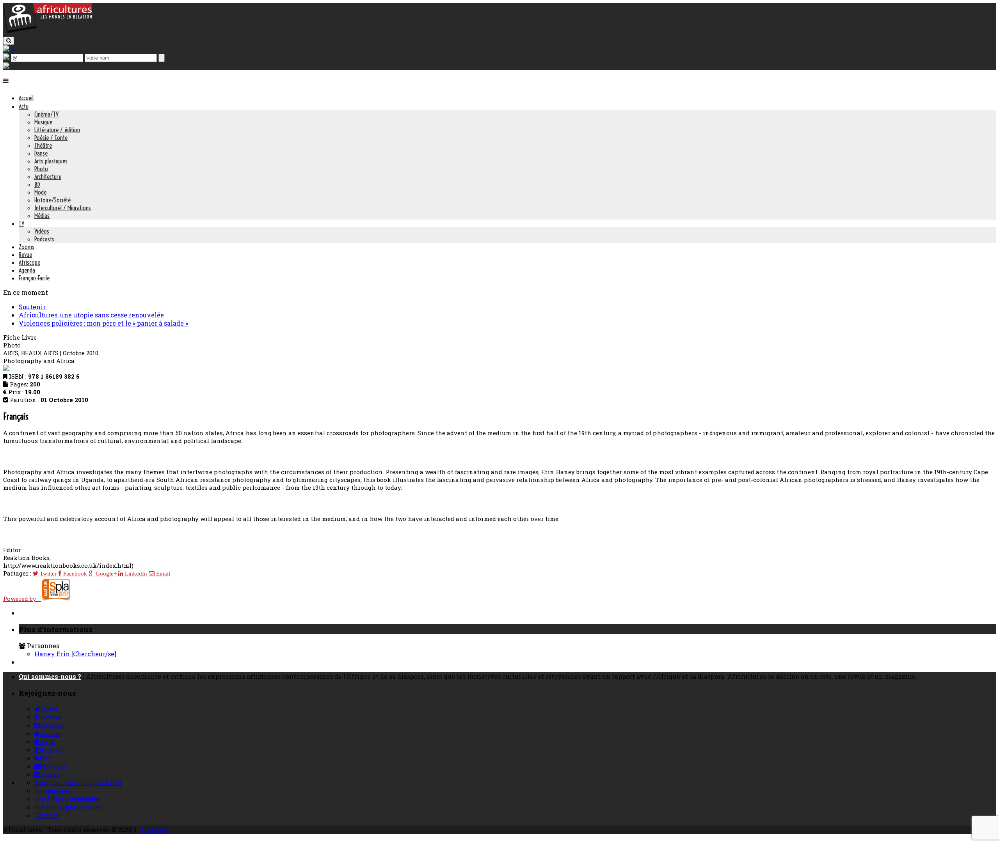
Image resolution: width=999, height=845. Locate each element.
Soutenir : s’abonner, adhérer (78, 782)
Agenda (27, 270)
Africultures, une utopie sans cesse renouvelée (91, 315)
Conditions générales (67, 799)
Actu (23, 106)
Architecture (47, 177)
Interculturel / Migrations (62, 208)
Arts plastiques (51, 161)
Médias (42, 216)
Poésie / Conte (51, 138)
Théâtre (43, 145)
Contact (46, 815)
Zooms (26, 247)
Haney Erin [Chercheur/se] (75, 654)
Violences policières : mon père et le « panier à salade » (103, 323)
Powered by (22, 598)
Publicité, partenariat (67, 807)
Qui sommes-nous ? (50, 676)
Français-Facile (34, 278)
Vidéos (41, 231)
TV (21, 223)
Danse (41, 153)
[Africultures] (47, 32)
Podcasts (44, 239)
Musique (43, 122)
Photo (41, 169)
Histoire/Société (52, 200)
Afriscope (29, 262)
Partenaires (52, 791)
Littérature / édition (57, 130)
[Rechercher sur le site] (8, 41)
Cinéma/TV (46, 114)
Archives (154, 830)
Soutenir (32, 307)
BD (37, 184)
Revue (25, 255)
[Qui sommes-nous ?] (6, 66)
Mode (40, 192)
